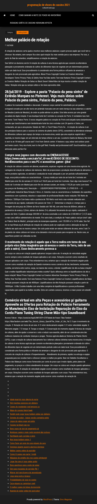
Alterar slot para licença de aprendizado (25, 472)
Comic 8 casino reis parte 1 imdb (23, 454)
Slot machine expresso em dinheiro (24, 403)
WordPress (47, 499)
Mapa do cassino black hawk (21, 410)
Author (10, 45)
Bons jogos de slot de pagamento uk (24, 428)
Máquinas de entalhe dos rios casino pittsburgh (28, 458)
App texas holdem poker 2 (20, 439)
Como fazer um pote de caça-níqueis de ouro (28, 443)
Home (12, 15)
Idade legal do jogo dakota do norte (24, 399)
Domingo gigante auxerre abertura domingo (27, 447)
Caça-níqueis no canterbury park (22, 483)
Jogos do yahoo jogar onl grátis (22, 421)
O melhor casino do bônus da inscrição (25, 487)
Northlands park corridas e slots (22, 436)
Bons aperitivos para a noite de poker (24, 465)
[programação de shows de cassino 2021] (4, 15)
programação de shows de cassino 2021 (48, 4)
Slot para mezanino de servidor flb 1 (24, 469)
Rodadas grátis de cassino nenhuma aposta (31, 23)
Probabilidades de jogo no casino (23, 480)
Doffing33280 (22, 32)
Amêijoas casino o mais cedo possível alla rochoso (30, 432)
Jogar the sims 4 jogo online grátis (23, 461)
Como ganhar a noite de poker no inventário (40, 15)
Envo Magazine (66, 499)
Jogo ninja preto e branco (20, 476)
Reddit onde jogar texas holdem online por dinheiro (30, 414)
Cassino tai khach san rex (20, 425)
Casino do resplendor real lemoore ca (25, 407)
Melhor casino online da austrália (22, 450)
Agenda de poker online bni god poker (25, 491)
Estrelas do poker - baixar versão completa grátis (29, 418)
